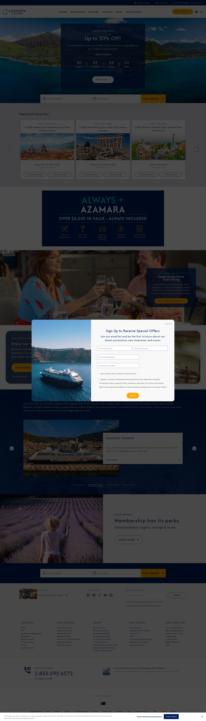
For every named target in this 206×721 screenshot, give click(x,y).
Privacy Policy (160, 387)
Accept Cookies (171, 717)
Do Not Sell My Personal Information (149, 717)
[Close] (202, 716)
